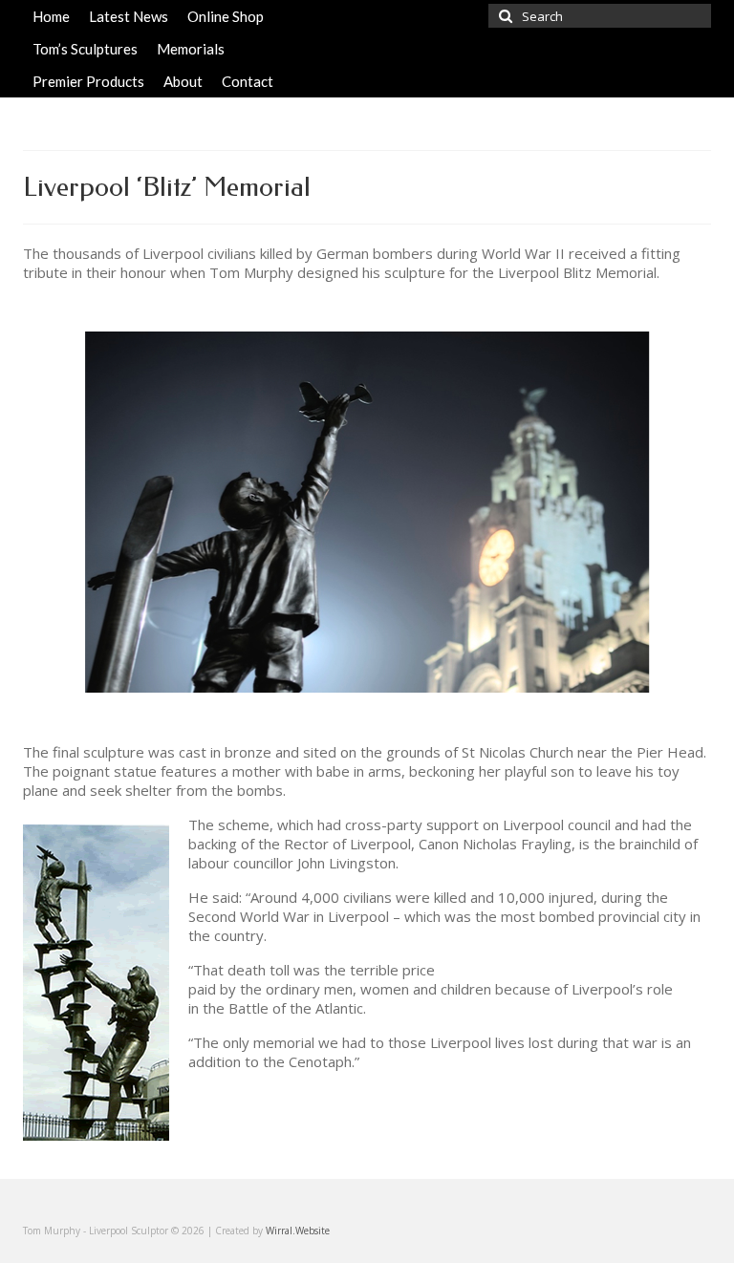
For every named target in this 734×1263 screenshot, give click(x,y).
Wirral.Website (298, 1230)
